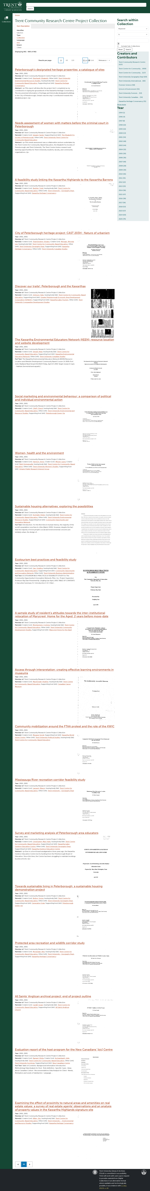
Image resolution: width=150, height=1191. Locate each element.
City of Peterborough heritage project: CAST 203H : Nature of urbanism (62, 233)
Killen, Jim (37, 1118)
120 (72, 60)
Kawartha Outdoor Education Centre (46, 849)
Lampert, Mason (39, 788)
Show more (121, 105)
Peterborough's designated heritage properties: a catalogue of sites (59, 69)
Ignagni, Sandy (38, 135)
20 (61, 60)
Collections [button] (6, 22)
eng (18, 43)
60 (67, 60)
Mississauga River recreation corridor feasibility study (50, 779)
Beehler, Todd (38, 188)
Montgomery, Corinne (41, 625)
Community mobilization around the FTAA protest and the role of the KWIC (64, 726)
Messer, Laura (61, 462)
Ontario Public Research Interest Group (34, 469)
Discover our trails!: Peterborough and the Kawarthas (50, 286)
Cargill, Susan (38, 1005)
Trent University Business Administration (59, 573)
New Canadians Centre (61, 1063)
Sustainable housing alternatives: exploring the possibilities (54, 506)
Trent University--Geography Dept (61, 191)
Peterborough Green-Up (55, 413)
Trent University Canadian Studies (54, 249)
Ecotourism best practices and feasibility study (45, 559)
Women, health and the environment (39, 453)
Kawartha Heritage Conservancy (44, 193)
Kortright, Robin (39, 515)
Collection (21, 38)
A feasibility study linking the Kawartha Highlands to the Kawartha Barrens (64, 179)
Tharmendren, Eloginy (41, 242)
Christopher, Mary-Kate (42, 842)
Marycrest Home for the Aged (60, 630)
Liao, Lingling (38, 568)
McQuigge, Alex (39, 952)
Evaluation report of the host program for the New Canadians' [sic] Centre (64, 1049)
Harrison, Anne (38, 462)
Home (17, 15)
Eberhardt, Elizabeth (40, 78)
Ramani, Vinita (38, 1058)
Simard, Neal (37, 352)
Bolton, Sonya (38, 898)
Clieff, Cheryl (38, 408)
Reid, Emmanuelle (26, 464)
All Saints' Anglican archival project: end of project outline (53, 996)
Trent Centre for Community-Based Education (50, 244)
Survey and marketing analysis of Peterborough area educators (56, 833)
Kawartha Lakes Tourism (59, 300)
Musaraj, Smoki (38, 735)
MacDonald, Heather (40, 682)
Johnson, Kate (38, 295)
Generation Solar (38, 903)
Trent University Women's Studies (45, 467)
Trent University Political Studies (48, 737)
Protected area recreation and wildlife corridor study (50, 943)
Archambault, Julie (62, 1058)
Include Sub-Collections (130, 46)
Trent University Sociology (25, 1063)
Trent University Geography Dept (32, 246)
